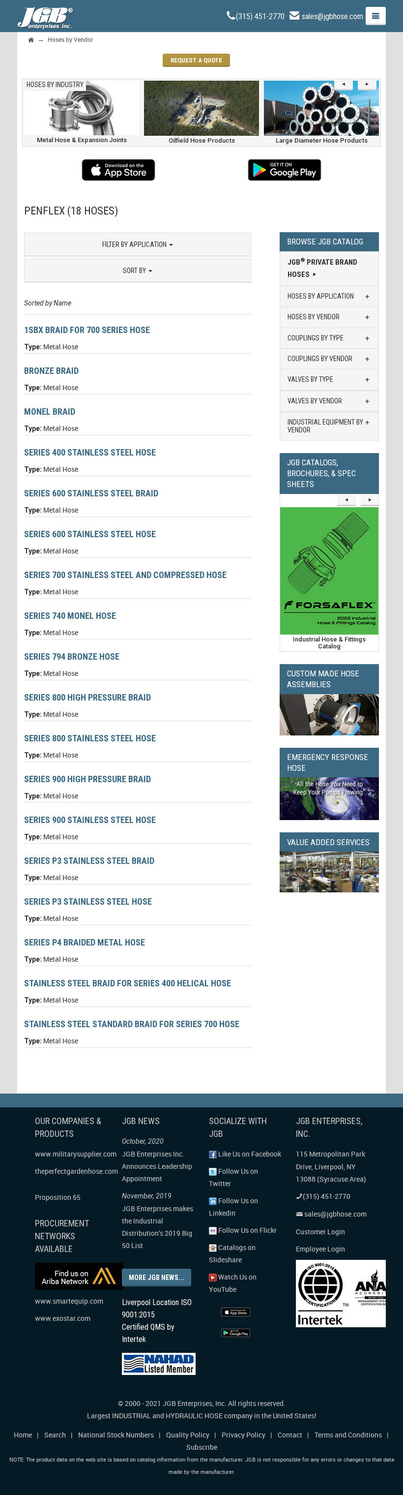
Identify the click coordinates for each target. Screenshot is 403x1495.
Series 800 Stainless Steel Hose (90, 738)
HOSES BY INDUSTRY (55, 85)
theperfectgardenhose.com (76, 1171)
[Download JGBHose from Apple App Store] (119, 170)
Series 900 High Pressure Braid (87, 779)
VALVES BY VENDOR (315, 401)
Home (23, 1434)
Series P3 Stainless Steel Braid (89, 860)
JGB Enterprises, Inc (194, 1403)
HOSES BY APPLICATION (321, 296)
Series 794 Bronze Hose (71, 656)
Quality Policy (187, 1434)
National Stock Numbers (116, 1434)
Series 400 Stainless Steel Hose (90, 452)
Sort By (135, 271)
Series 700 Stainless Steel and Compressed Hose (125, 575)
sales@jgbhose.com (332, 16)
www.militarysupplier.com (75, 1154)
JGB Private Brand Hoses (322, 268)
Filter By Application (135, 244)
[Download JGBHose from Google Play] (284, 170)
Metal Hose (60, 346)
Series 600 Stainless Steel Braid (91, 493)
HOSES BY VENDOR (314, 317)
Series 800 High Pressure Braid (87, 697)
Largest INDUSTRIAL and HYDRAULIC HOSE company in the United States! (202, 1415)
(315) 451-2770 (260, 16)
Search (55, 1434)
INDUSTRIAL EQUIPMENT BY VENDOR (325, 425)
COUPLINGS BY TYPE (316, 338)
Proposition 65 (58, 1197)
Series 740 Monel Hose (70, 615)
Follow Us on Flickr (247, 1230)
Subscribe (201, 1447)
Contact (290, 1434)
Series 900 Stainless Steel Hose (90, 820)
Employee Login (320, 1248)
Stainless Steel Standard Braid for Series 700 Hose (131, 1024)
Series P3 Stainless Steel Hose (88, 901)
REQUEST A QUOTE (196, 60)
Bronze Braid (51, 371)
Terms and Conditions (348, 1434)
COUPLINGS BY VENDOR (320, 359)
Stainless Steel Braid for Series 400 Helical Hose (127, 983)
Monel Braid (49, 411)
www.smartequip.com (69, 1301)
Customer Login (320, 1231)
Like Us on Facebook (249, 1154)
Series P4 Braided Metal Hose (84, 942)
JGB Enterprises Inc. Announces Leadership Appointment (157, 1166)
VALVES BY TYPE (310, 379)
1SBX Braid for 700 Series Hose (87, 330)
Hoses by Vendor (70, 39)
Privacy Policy (243, 1434)
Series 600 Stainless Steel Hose (90, 534)
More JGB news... (156, 1277)
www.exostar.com (62, 1318)
